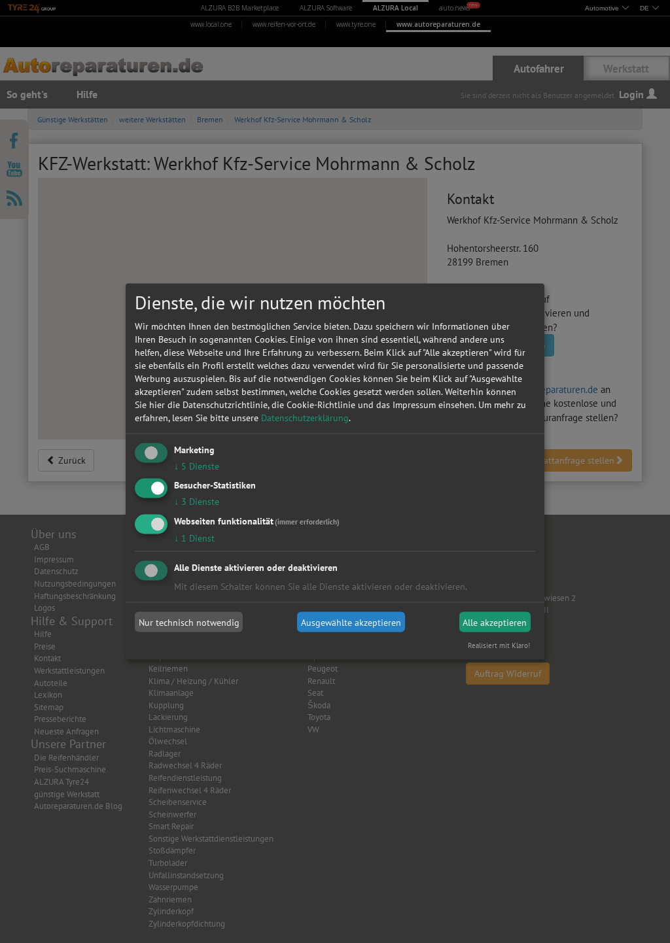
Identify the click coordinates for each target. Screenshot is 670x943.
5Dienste (196, 466)
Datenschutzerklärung (305, 417)
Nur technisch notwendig (189, 622)
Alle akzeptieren (495, 622)
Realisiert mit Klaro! (499, 645)
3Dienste (196, 501)
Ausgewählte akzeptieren (351, 622)
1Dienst (194, 538)
